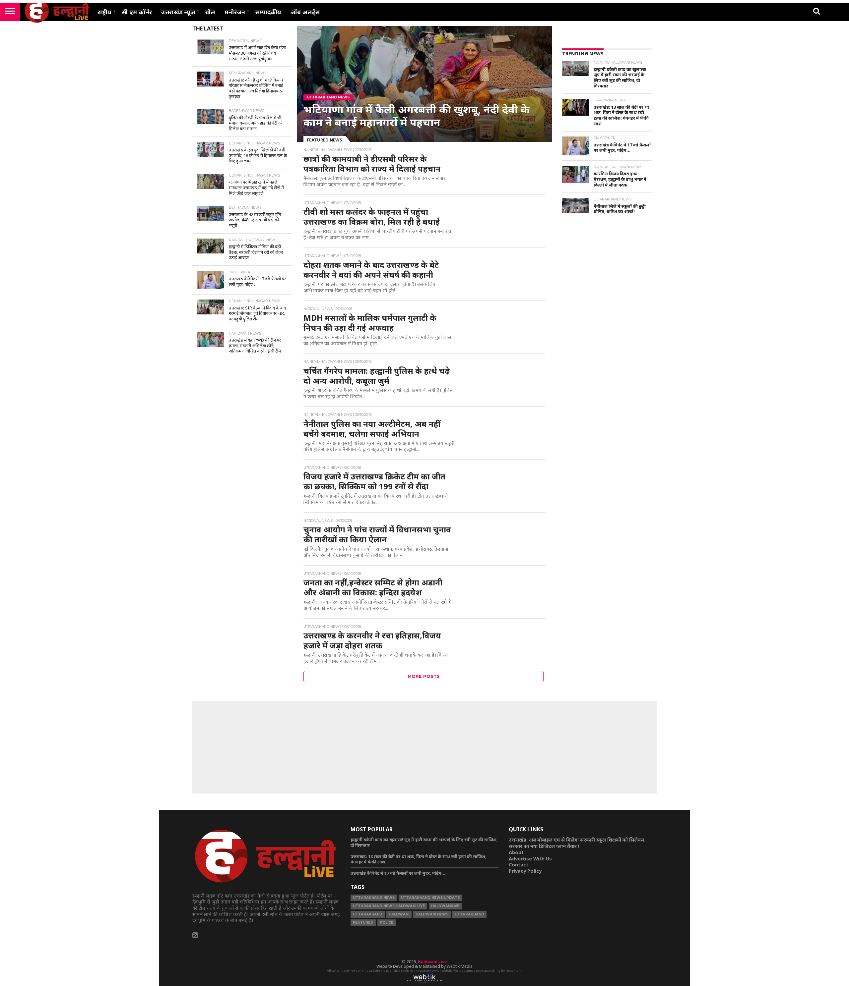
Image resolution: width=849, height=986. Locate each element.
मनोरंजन (235, 12)
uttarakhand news (374, 898)
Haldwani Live (432, 961)
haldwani (399, 914)
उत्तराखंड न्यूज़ (178, 12)
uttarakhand (367, 914)
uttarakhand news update (430, 898)
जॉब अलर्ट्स (305, 12)
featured (363, 922)
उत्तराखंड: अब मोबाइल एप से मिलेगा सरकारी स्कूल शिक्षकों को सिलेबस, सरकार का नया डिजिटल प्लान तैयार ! (577, 843)
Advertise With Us (530, 858)
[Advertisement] (607, 328)
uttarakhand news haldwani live (389, 906)
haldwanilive (445, 906)
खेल (210, 12)
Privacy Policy (525, 871)
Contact (518, 864)
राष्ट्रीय (104, 12)
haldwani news (432, 914)
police (386, 922)
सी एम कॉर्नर (137, 12)
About (516, 852)
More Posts (424, 676)
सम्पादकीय (268, 12)
